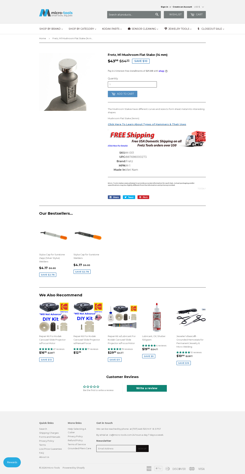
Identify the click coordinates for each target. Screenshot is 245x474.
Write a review (146, 388)
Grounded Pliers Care (79, 448)
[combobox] (134, 14)
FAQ (41, 453)
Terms (42, 445)
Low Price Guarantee (50, 449)
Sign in (164, 7)
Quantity (113, 78)
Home (42, 38)
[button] (46, 349)
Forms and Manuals (49, 437)
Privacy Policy (46, 441)
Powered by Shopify (74, 467)
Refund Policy (75, 440)
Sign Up (142, 448)
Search (43, 429)
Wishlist (175, 14)
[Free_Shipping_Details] (157, 146)
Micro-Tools (53, 467)
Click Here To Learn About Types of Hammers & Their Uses (147, 124)
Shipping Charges (48, 433)
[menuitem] (51, 28)
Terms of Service (77, 444)
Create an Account (182, 7)
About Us (44, 457)
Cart (198, 14)
